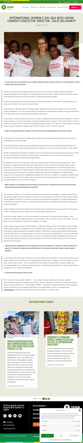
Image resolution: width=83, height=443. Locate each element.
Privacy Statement (67, 439)
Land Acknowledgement (9, 428)
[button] (80, 410)
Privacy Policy (36, 436)
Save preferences (74, 435)
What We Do (34, 7)
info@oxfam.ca (9, 422)
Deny (61, 435)
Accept (47, 435)
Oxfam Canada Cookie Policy (56, 439)
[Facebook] (10, 417)
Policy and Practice (62, 7)
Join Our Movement (39, 405)
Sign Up (60, 2)
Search (74, 2)
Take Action (42, 7)
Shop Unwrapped (67, 2)
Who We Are (25, 7)
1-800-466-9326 (10, 425)
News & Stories (51, 7)
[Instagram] (5, 417)
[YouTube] (20, 417)
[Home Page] (7, 7)
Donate (74, 7)
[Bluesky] (15, 417)
